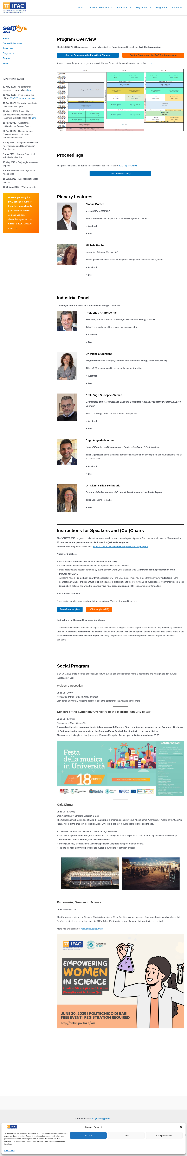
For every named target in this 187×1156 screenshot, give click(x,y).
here (29, 90)
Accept (88, 1135)
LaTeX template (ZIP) (99, 609)
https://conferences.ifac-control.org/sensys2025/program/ (120, 546)
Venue (175, 7)
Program (160, 7)
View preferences (164, 1135)
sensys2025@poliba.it (100, 1118)
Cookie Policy (9, 1151)
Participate (122, 7)
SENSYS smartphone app (21, 98)
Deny (126, 1135)
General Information (99, 7)
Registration (142, 7)
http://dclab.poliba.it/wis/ (92, 928)
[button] (181, 1127)
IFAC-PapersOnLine (128, 166)
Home (81, 7)
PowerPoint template (70, 609)
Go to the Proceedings (120, 173)
